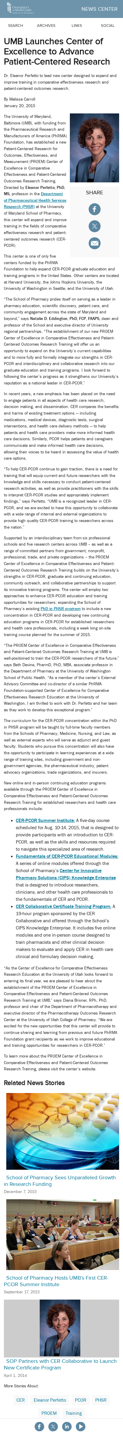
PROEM (49, 1413)
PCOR (80, 1400)
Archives (46, 25)
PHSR (101, 1400)
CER (20, 1400)
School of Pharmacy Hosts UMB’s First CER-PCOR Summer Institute (56, 1281)
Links (77, 25)
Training (74, 1413)
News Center (100, 9)
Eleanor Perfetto (50, 1400)
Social (108, 25)
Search (15, 25)
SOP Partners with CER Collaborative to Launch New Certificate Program (60, 1364)
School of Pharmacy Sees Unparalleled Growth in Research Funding (60, 1181)
